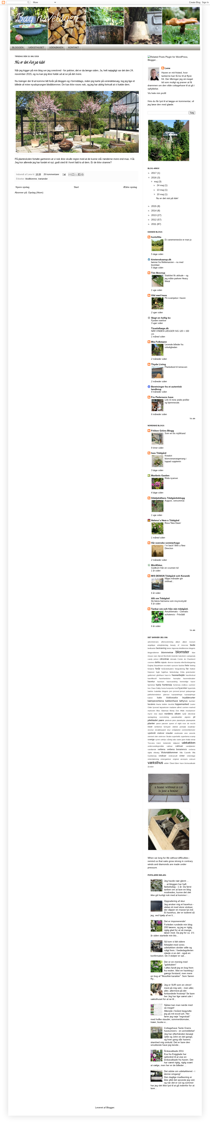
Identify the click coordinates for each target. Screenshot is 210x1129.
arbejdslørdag (162, 645)
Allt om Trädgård (160, 598)
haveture (160, 682)
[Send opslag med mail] (64, 174)
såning (169, 740)
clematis (173, 659)
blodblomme (31, 179)
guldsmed (151, 675)
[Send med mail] (70, 174)
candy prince (153, 659)
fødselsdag (174, 672)
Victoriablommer (169, 752)
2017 (154, 173)
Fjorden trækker (158, 320)
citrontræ (164, 659)
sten (186, 733)
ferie (187, 665)
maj (156, 181)
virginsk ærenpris (180, 759)
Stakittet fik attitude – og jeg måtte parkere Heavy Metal (176, 278)
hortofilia (156, 237)
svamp (192, 736)
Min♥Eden (156, 565)
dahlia (157, 662)
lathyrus (183, 701)
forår (157, 668)
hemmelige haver (187, 682)
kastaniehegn (177, 695)
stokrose (162, 736)
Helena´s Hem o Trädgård (165, 520)
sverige (151, 739)
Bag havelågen (46, 19)
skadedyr (191, 727)
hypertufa (191, 688)
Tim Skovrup (158, 272)
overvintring (164, 717)
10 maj (161, 194)
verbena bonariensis (177, 749)
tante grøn (181, 740)
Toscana (151, 743)
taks (174, 740)
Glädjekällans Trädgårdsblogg (168, 498)
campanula (191, 656)
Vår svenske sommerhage (165, 543)
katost (150, 698)
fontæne (151, 669)
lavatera (151, 704)
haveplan (176, 678)
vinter (182, 756)
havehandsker (165, 678)
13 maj (161, 190)
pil (194, 717)
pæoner (165, 723)
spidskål (152, 733)
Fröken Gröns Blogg (162, 430)
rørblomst (158, 727)
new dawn (158, 714)
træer (159, 743)
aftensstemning (167, 642)
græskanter (190, 672)
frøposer (151, 672)
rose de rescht (188, 723)
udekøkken (188, 742)
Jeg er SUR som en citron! (177, 984)
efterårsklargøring (188, 662)
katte (159, 698)
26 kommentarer (51, 174)
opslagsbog (152, 717)
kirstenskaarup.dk (161, 259)
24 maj (161, 185)
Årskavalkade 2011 (174, 1051)
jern (170, 691)
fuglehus (164, 672)
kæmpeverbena (156, 701)
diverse (171, 662)
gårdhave (160, 675)
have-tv (168, 675)
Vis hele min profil (157, 93)
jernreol (176, 691)
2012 (154, 219)
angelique (151, 645)
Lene (167, 68)
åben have (179, 763)
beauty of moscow (179, 645)
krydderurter (188, 697)
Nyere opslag (22, 187)
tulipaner (176, 743)
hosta (163, 688)
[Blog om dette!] (73, 174)
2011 (154, 224)
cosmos (151, 662)
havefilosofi (152, 678)
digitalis (164, 662)
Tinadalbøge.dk (160, 328)
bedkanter (152, 648)
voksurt (192, 759)
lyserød (156, 707)
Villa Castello (184, 753)
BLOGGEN (17, 47)
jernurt (182, 691)
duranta (177, 662)
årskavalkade (189, 763)
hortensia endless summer (184, 685)
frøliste (192, 669)
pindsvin (168, 720)
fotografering (180, 669)
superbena (185, 736)
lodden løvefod (168, 704)
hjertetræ (151, 685)
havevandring (172, 682)
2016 (154, 177)
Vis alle (192, 418)
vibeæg (156, 753)
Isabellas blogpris (161, 691)
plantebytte (181, 720)
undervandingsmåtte (156, 746)
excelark (167, 665)
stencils (192, 733)
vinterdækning (153, 759)
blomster (182, 652)
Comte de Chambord (186, 659)
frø (187, 669)
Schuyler (167, 727)
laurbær (192, 701)
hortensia (167, 684)
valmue (169, 746)
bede (192, 645)
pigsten (187, 717)
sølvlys (163, 740)
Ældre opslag (130, 187)
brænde (175, 656)
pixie (174, 720)
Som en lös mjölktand (175, 433)
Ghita (182, 672)
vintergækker (165, 759)
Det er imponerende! (175, 921)
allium (178, 642)
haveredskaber (189, 678)
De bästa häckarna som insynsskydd (168, 601)
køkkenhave (171, 701)
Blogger (110, 1107)
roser (150, 727)
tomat (193, 740)
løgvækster (164, 707)
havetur (151, 681)
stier (156, 736)
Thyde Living (158, 364)
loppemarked (182, 704)
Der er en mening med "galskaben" (176, 963)
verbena (161, 749)
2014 (154, 210)
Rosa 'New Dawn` (173, 523)
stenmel (151, 736)
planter (151, 723)
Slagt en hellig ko (161, 317)
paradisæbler (177, 717)
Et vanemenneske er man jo (178, 239)
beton (169, 648)
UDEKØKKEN (56, 47)
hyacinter (182, 688)
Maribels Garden (160, 475)
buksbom (182, 656)
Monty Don (174, 711)
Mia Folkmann (159, 341)
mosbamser (190, 711)
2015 (154, 206)
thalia (188, 740)
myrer (150, 714)
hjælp (158, 685)
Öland (172, 763)
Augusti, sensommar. (175, 500)
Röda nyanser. (171, 478)
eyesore (174, 665)
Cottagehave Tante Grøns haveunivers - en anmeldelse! (179, 1029)
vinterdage (191, 756)
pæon (158, 723)
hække (150, 691)
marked (192, 707)
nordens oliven (172, 713)
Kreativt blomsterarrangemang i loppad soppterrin (175, 458)
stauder (169, 733)
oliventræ (191, 714)
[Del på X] (76, 174)
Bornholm (167, 656)
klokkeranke (172, 698)
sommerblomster (188, 730)
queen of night (175, 723)
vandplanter (190, 746)
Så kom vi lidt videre (174, 941)
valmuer (179, 746)
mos (182, 711)
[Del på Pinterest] (82, 174)
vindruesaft (172, 756)
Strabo (168, 736)
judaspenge (190, 691)
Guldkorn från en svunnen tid (164, 568)
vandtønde (152, 749)
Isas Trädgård (158, 453)
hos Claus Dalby (154, 688)
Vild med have (159, 295)
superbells (176, 736)
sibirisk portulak (179, 727)
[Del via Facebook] (79, 174)
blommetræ (167, 652)
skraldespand (160, 730)
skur (169, 730)
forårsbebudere (167, 669)
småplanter (176, 730)
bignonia (175, 648)
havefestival (190, 675)
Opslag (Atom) (35, 192)
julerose (166, 695)
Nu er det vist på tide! (30, 63)
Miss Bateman (162, 711)
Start (76, 187)
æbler (166, 763)
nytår (184, 714)
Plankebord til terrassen (176, 367)
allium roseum (188, 642)
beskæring (161, 648)
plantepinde (190, 720)
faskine (181, 665)
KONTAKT (73, 47)
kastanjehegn (190, 695)
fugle (158, 672)
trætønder (43, 179)
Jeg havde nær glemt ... (176, 881)
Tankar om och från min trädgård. (169, 609)
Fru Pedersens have (162, 397)
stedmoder (178, 733)
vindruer (162, 756)
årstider (151, 767)
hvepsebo (170, 688)
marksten (151, 711)
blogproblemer (153, 653)
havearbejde (178, 675)
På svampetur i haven (175, 298)
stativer (160, 733)
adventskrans (153, 642)
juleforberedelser (154, 695)
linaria (158, 704)
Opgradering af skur (174, 901)
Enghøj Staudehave (155, 665)
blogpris (192, 648)
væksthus (155, 763)
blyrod (160, 656)
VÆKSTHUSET (36, 47)
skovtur (151, 730)
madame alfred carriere (179, 707)
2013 (154, 215)
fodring (192, 665)
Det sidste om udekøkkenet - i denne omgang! (179, 1072)
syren (157, 740)
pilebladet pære (156, 720)
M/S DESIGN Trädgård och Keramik (170, 576)
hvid (176, 688)
